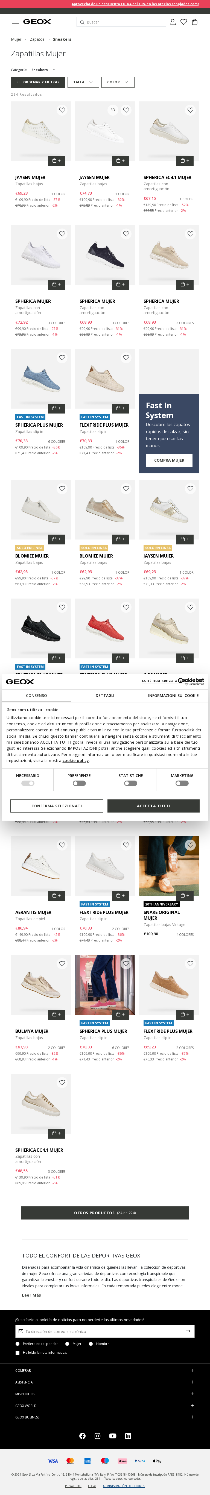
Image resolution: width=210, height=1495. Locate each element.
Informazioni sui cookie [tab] (173, 695)
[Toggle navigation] (15, 22)
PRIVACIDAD (73, 1486)
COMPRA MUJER (169, 460)
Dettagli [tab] (105, 695)
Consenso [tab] (36, 695)
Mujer (77, 1344)
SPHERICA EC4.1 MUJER (167, 177)
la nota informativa (51, 1352)
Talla (78, 82)
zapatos (37, 39)
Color (113, 82)
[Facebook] (82, 1437)
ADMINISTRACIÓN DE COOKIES (124, 1486)
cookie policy (76, 760)
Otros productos (105, 1212)
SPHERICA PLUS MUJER (39, 425)
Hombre (102, 1344)
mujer (16, 39)
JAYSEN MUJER (30, 177)
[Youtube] (112, 1437)
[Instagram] (97, 1437)
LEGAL (92, 1486)
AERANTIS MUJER (33, 912)
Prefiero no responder (40, 1344)
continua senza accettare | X (172, 680)
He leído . (45, 1352)
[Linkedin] (128, 1437)
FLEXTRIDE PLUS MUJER (104, 425)
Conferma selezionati (56, 805)
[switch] (79, 783)
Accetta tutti (153, 805)
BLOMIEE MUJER (32, 556)
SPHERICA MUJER (33, 301)
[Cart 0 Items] (194, 24)
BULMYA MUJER (31, 1031)
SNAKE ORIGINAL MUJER (162, 915)
